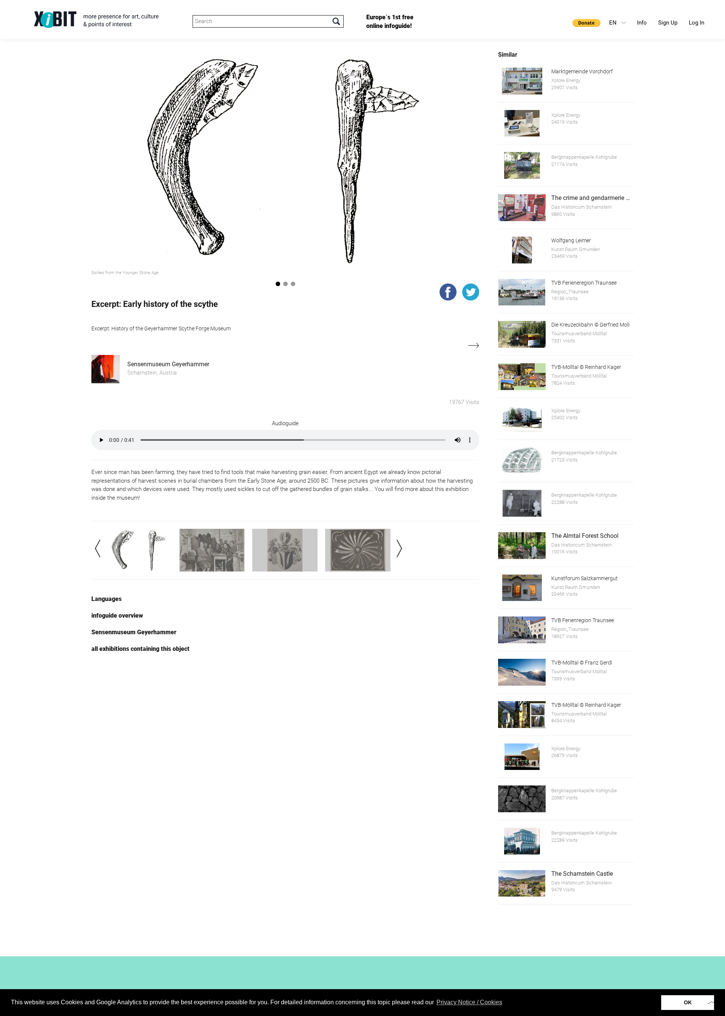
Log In (696, 22)
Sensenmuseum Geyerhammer (168, 364)
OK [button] (688, 1002)
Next (399, 548)
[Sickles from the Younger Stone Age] (285, 159)
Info (642, 22)
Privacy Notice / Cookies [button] (469, 1002)
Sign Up (667, 22)
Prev (97, 548)
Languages (106, 598)
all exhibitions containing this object (140, 648)
